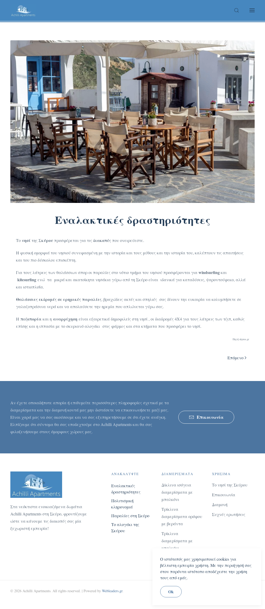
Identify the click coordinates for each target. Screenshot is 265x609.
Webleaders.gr (112, 590)
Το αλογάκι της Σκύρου (125, 527)
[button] (236, 10)
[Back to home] (23, 10)
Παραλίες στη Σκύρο (130, 515)
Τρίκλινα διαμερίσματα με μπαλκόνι (177, 541)
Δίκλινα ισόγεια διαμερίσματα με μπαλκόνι (177, 492)
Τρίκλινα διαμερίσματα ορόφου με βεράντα (181, 516)
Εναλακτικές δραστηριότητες (126, 488)
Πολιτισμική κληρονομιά (122, 503)
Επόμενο (235, 357)
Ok (171, 592)
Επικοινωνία (210, 417)
